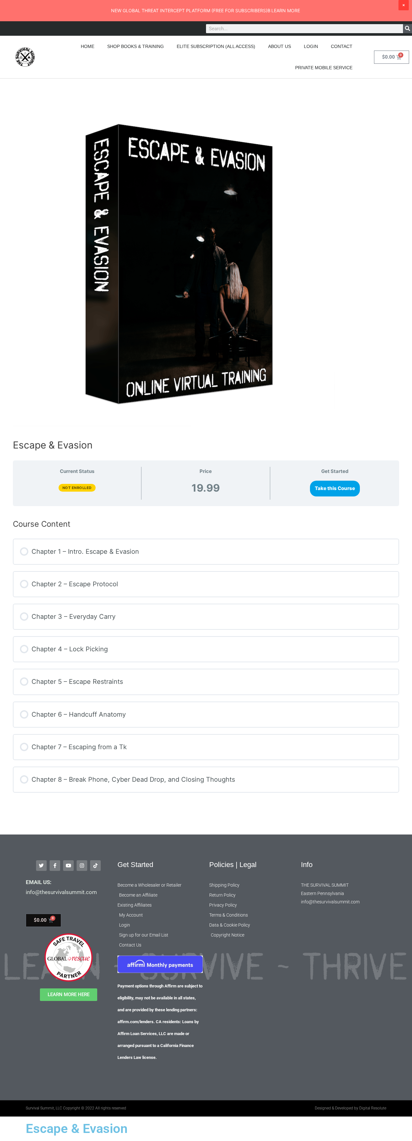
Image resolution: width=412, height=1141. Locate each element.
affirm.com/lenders (135, 1021)
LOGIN (311, 46)
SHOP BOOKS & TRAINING (135, 46)
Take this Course (335, 488)
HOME (87, 46)
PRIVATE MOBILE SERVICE (323, 67)
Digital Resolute (372, 1108)
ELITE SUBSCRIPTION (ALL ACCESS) (216, 46)
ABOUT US (279, 46)
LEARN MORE (285, 10)
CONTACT (341, 46)
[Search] (407, 28)
